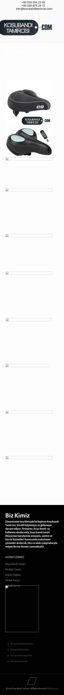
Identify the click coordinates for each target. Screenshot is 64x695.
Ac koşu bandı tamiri (18, 661)
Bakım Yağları (13, 575)
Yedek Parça (12, 580)
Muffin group (52, 689)
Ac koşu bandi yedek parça (21, 644)
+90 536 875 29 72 (33, 5)
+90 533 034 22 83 (33, 2)
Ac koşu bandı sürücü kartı (21, 655)
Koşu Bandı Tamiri (15, 564)
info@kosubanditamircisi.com (34, 8)
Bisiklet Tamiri (13, 569)
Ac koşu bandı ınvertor (19, 650)
